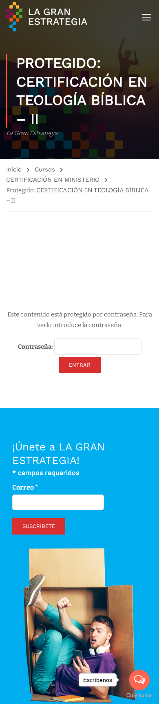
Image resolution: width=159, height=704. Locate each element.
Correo (25, 487)
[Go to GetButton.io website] (139, 695)
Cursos (45, 169)
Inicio (14, 169)
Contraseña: (36, 346)
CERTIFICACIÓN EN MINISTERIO (52, 179)
